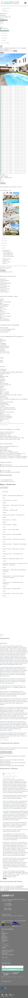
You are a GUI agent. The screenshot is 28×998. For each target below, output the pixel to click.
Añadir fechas (3, 20)
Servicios (4, 936)
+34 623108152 (7, 903)
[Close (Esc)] (0, 180)
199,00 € (9, 876)
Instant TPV (6, 961)
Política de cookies (7, 951)
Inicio (3, 931)
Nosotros (4, 938)
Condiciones (6, 11)
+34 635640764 (8, 905)
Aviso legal (5, 953)
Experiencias (5, 937)
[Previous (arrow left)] (0, 635)
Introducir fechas (4, 30)
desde (1, 13)
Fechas (2, 16)
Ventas (3, 934)
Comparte (3, 270)
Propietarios (5, 940)
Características (7, 8)
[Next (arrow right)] (2, 635)
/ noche (14, 876)
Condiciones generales (8, 950)
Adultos (2, 21)
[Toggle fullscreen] (2, 180)
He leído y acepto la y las (11, 973)
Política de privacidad (8, 954)
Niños (1, 27)
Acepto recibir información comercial (12, 976)
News (3, 941)
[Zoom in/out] (3, 180)
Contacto (5, 945)
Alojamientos (5, 933)
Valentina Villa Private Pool (10, 776)
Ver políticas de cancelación (6, 751)
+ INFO (11, 49)
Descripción (3, 183)
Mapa (4, 9)
